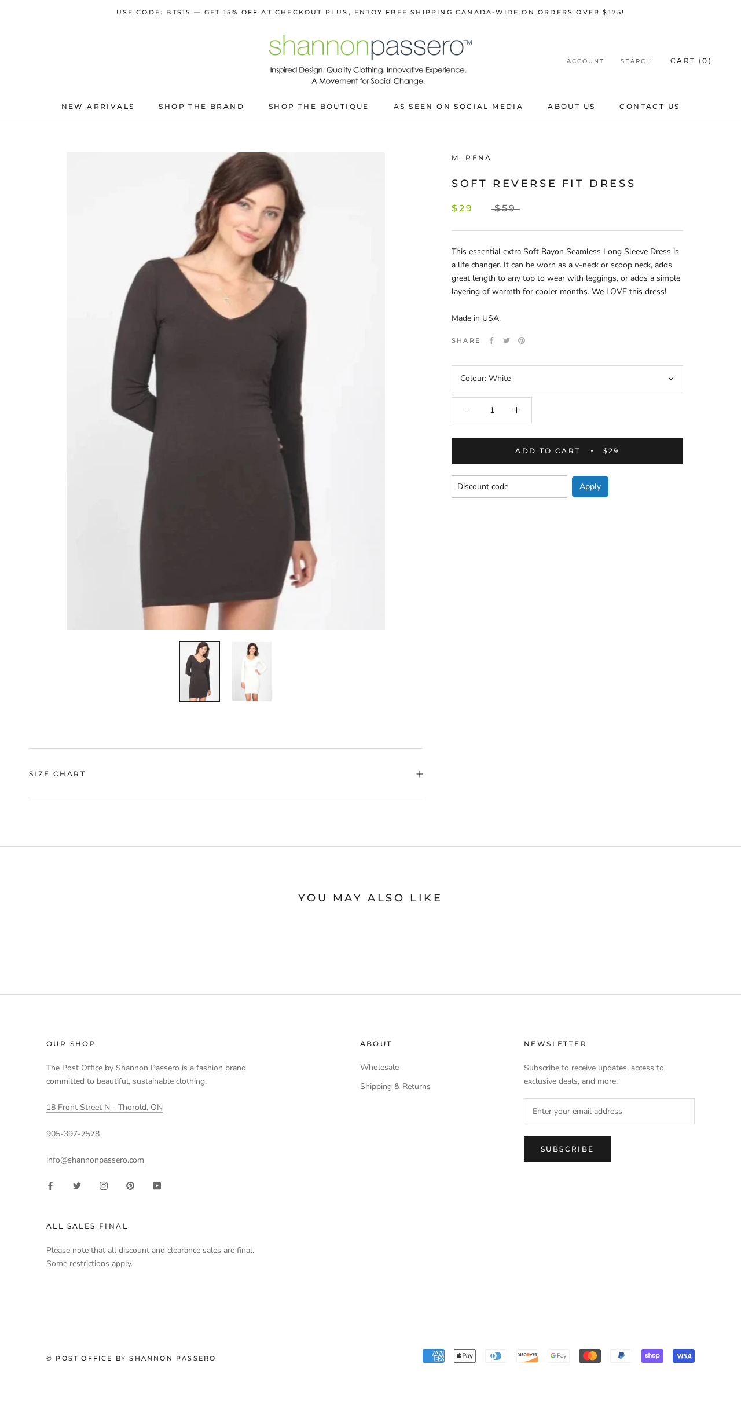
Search (636, 61)
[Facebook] (491, 340)
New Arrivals (98, 106)
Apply (590, 486)
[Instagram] (104, 1184)
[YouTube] (157, 1184)
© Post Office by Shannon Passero (131, 1358)
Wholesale (379, 1067)
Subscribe (568, 1149)
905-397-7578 (73, 1133)
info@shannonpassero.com (95, 1159)
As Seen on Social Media (458, 106)
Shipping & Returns (395, 1086)
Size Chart (57, 773)
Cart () (691, 60)
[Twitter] (506, 340)
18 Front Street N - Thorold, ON (104, 1107)
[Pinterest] (521, 340)
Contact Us (649, 106)
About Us (571, 106)
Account (585, 61)
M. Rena (472, 157)
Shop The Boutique (319, 106)
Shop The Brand (201, 106)
